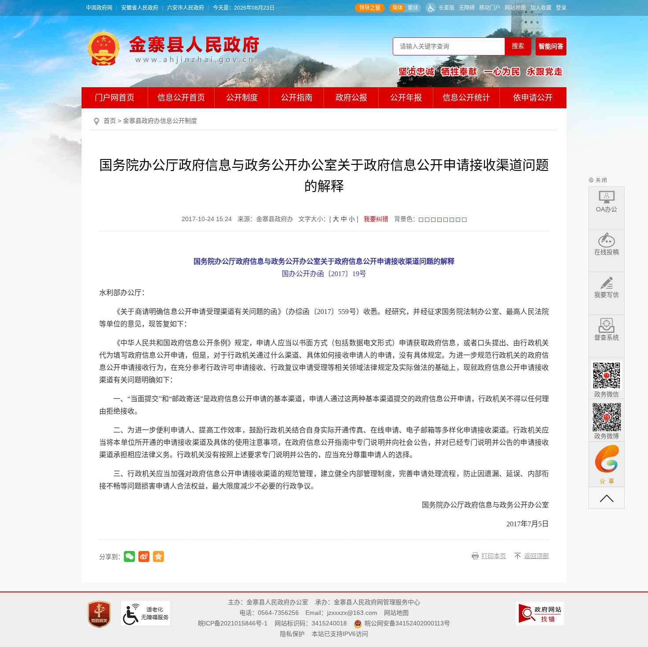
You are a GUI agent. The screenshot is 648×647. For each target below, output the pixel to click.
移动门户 (489, 8)
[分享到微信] (129, 556)
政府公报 (351, 97)
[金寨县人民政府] (173, 48)
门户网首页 (114, 97)
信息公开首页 (181, 97)
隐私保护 (292, 633)
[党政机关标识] (100, 613)
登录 (561, 8)
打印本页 (493, 555)
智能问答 (551, 46)
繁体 (413, 8)
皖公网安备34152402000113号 (407, 623)
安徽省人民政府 (139, 8)
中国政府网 (99, 8)
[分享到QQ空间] (158, 556)
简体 (397, 8)
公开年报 (406, 97)
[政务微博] (606, 415)
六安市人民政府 (185, 8)
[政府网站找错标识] (541, 613)
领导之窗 (369, 8)
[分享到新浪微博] (143, 556)
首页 (110, 120)
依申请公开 (533, 97)
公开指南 (297, 97)
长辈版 (446, 8)
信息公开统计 (466, 97)
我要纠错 (376, 218)
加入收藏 (540, 8)
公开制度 (242, 97)
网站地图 (515, 8)
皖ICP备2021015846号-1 (233, 623)
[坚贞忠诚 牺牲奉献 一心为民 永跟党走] (480, 71)
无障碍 (467, 8)
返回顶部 (536, 555)
